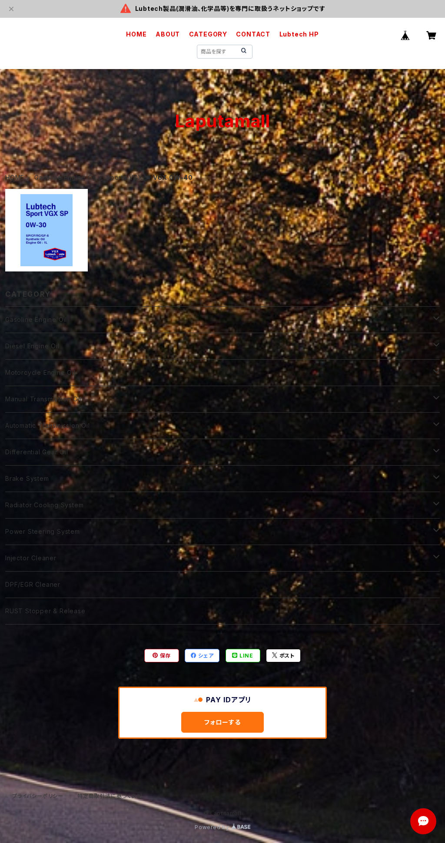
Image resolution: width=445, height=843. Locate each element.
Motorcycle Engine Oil (40, 372)
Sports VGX (124, 177)
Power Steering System (42, 531)
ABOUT (168, 34)
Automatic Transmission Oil (47, 425)
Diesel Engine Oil (32, 346)
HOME (136, 34)
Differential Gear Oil (36, 452)
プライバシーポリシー (37, 796)
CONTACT (253, 34)
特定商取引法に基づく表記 (110, 796)
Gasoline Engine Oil (65, 177)
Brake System (27, 478)
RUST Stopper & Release (45, 611)
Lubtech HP (299, 34)
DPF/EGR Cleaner (32, 584)
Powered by (213, 827)
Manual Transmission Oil (43, 399)
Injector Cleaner (30, 558)
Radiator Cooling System (44, 505)
